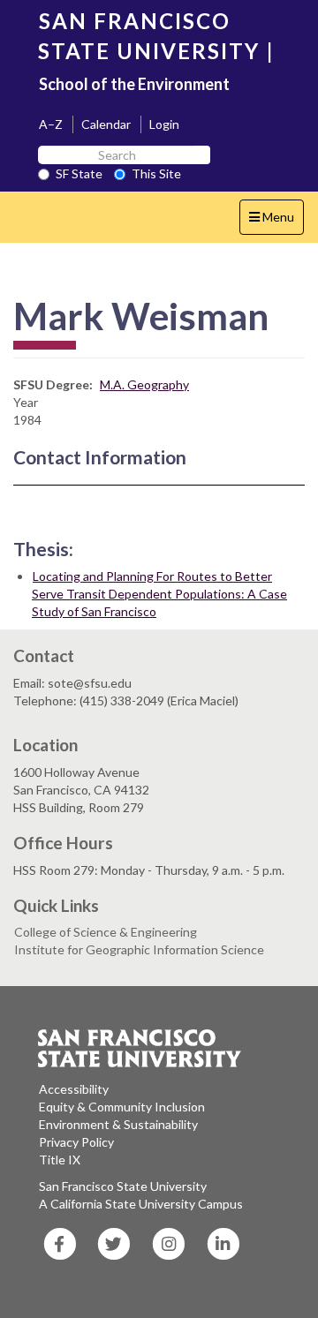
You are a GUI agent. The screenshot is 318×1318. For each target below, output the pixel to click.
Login (164, 124)
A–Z (51, 124)
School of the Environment (134, 84)
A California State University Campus (141, 1203)
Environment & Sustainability (118, 1124)
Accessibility (74, 1088)
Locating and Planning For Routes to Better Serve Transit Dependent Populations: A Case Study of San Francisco (159, 594)
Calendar (106, 124)
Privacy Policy (76, 1141)
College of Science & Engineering (105, 931)
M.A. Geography (144, 384)
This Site (156, 173)
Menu (276, 221)
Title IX (59, 1159)
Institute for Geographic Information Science (139, 949)
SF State (79, 173)
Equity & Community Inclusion (122, 1106)
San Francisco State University (123, 1186)
